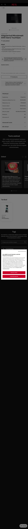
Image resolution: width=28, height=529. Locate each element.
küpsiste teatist (18, 267)
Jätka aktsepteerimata (22, 251)
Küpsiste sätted (14, 272)
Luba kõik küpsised (14, 276)
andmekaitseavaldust (6, 268)
